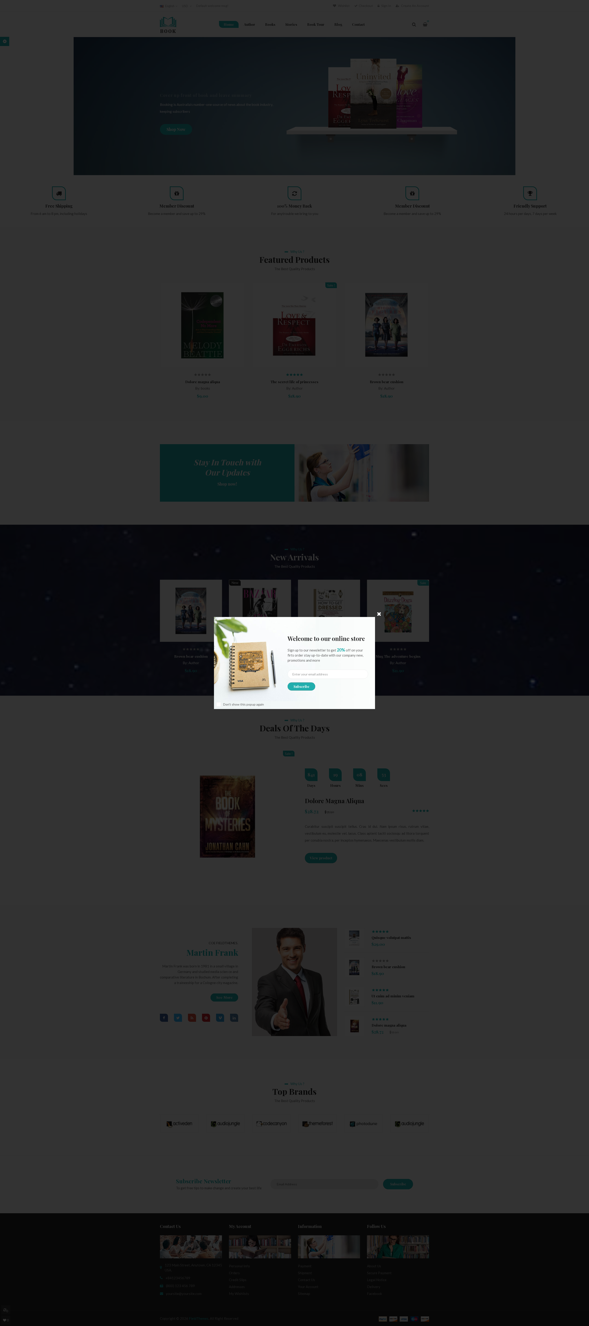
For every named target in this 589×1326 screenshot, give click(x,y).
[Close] (379, 614)
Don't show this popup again (243, 704)
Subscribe (301, 686)
